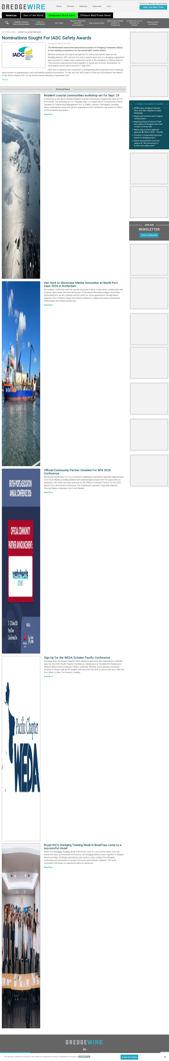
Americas (11, 15)
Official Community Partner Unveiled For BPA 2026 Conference (77, 472)
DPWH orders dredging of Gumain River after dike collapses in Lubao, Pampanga (147, 110)
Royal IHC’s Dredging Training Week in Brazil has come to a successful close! (82, 846)
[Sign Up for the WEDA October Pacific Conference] (21, 748)
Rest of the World (33, 15)
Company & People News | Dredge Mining (21, 23)
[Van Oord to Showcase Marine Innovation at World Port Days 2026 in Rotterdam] (21, 373)
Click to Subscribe (149, 235)
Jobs (109, 6)
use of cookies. (84, 1057)
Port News (59, 23)
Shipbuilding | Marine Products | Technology (115, 23)
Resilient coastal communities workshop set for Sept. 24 (81, 95)
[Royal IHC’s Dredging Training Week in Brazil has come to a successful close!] (21, 935)
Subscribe (97, 6)
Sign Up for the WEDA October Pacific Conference (77, 657)
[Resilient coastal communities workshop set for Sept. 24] (21, 186)
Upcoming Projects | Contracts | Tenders (134, 23)
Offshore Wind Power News (95, 15)
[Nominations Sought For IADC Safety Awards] (23, 55)
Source (5, 79)
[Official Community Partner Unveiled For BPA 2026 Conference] (21, 561)
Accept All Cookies (129, 1057)
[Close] (165, 1057)
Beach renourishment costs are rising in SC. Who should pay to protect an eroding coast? (146, 143)
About (59, 6)
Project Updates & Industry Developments (77, 23)
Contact (70, 6)
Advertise (83, 6)
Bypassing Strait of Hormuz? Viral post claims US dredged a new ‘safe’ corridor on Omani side (148, 124)
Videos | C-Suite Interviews (153, 23)
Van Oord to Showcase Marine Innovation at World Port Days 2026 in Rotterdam (81, 284)
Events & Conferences (40, 23)
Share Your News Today (153, 7)
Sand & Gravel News (96, 23)
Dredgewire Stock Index (61, 15)
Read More (48, 114)
